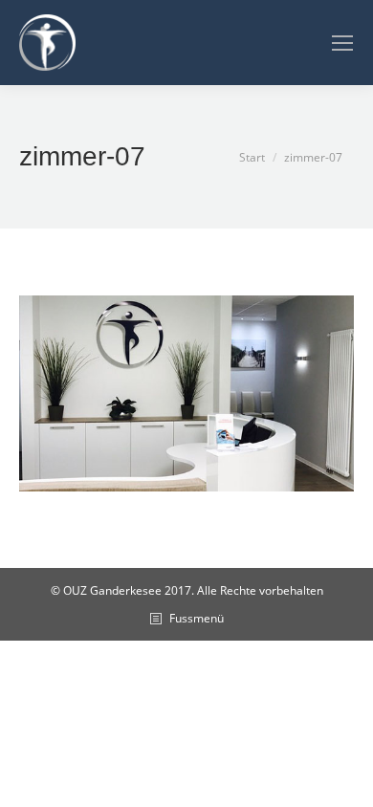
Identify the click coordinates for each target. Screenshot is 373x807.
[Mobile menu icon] (342, 43)
